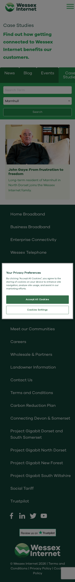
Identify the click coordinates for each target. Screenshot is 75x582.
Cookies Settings (37, 309)
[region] (37, 291)
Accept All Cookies (37, 299)
